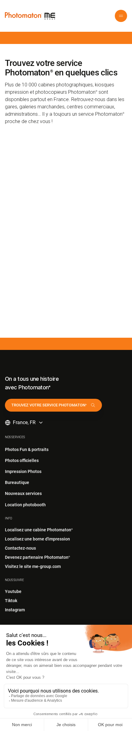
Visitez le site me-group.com (33, 566)
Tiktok (11, 600)
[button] (121, 16)
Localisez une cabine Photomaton (39, 529)
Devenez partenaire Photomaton (37, 557)
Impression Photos (23, 471)
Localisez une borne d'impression (37, 538)
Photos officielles (22, 460)
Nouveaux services (23, 493)
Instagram (15, 609)
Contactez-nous (20, 548)
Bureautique (17, 482)
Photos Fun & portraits (27, 449)
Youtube (13, 591)
